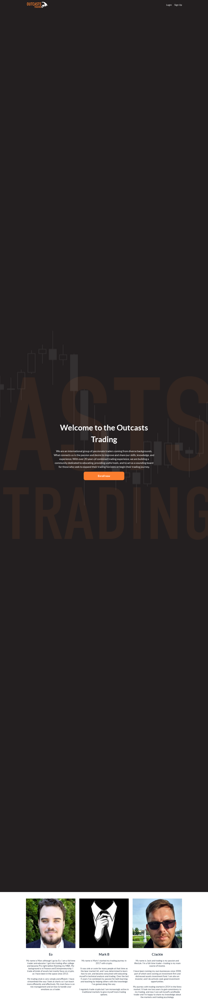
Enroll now (104, 475)
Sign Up (178, 5)
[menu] (173, 5)
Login (169, 5)
